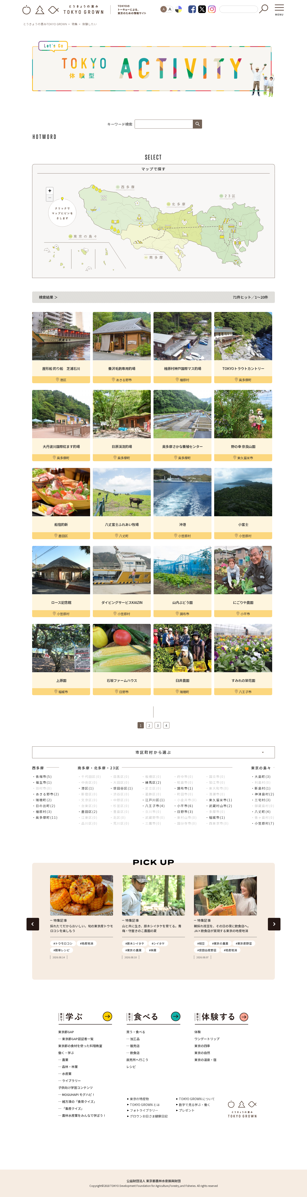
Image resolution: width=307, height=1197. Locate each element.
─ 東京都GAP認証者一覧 (75, 1039)
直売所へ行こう (137, 1059)
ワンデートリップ (207, 1039)
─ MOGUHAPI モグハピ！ (76, 1094)
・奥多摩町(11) (45, 817)
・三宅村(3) (261, 800)
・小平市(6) (183, 805)
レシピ (131, 1066)
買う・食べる (135, 1032)
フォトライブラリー (144, 1110)
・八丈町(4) (261, 811)
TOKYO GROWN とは (145, 1104)
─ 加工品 (133, 1039)
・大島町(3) (261, 776)
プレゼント (187, 1110)
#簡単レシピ (61, 950)
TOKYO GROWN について (197, 1099)
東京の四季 (202, 1045)
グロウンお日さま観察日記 (149, 1116)
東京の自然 (202, 1052)
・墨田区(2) (88, 811)
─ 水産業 (64, 1073)
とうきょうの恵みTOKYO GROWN (45, 24)
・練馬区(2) (151, 782)
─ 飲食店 (133, 1052)
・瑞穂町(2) (42, 800)
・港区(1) (86, 788)
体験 (197, 1032)
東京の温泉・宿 (205, 1059)
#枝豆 (201, 943)
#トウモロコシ (63, 943)
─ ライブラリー (69, 1080)
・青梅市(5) (42, 776)
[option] (81, 917)
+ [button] (49, 191)
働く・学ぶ (66, 1052)
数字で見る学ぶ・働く (194, 1104)
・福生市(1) (42, 782)
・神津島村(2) (262, 794)
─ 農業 (63, 1059)
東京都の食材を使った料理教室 (80, 1045)
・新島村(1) (261, 788)
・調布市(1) (183, 788)
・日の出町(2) (44, 805)
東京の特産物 (139, 1099)
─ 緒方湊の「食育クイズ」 (77, 1101)
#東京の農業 (133, 950)
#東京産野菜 (244, 943)
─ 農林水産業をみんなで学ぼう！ (82, 1115)
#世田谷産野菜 (206, 950)
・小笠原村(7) (262, 823)
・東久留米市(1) (218, 800)
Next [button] (274, 924)
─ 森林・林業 (68, 1066)
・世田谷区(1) (121, 788)
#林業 (152, 950)
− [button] (49, 197)
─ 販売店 (133, 1045)
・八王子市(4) (153, 805)
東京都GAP (66, 1032)
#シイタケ (158, 943)
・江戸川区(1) (153, 800)
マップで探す (153, 168)
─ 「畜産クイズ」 (71, 1108)
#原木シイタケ (134, 943)
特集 (75, 24)
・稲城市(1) (215, 817)
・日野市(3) (183, 811)
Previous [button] (33, 924)
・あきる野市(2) (45, 794)
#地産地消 (86, 943)
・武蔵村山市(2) (218, 805)
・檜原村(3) (42, 811)
